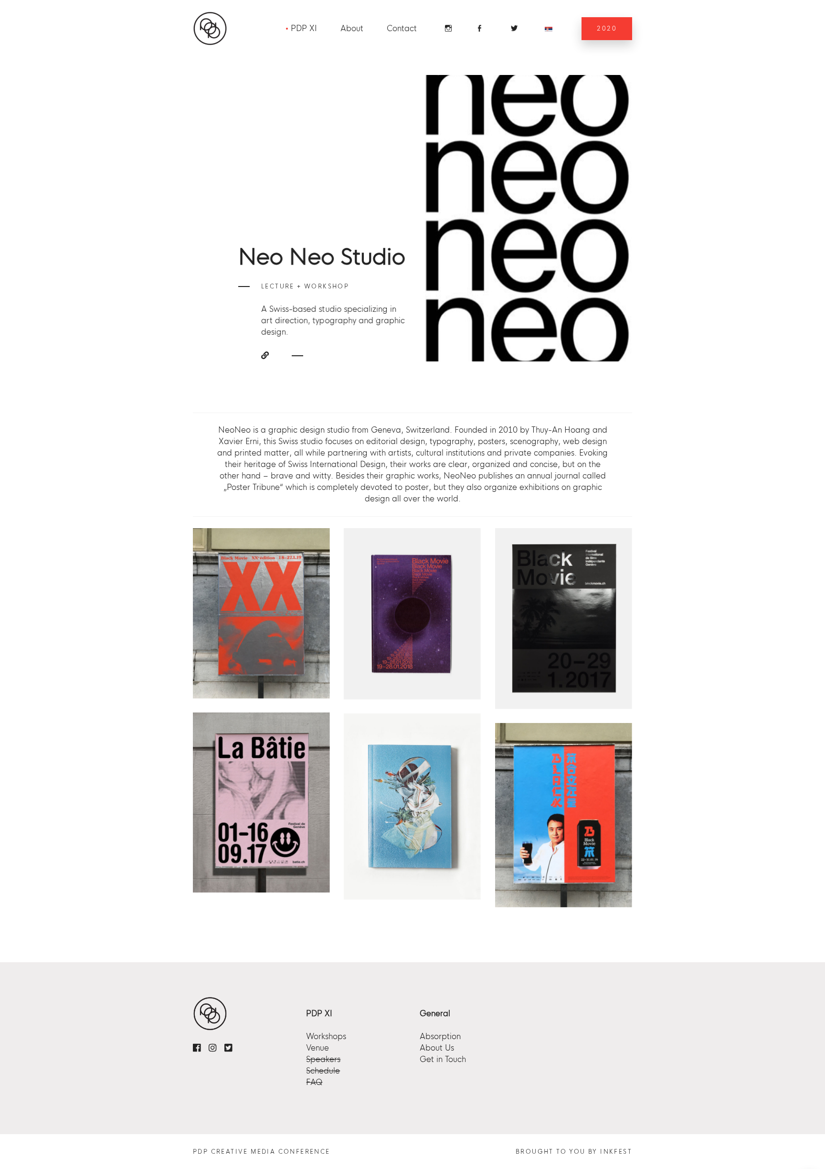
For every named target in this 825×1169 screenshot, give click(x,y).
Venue (317, 1048)
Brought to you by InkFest (574, 1152)
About (351, 28)
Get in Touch (443, 1059)
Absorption (440, 1036)
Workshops (326, 1036)
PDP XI (304, 28)
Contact (402, 28)
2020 (607, 28)
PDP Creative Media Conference (261, 1152)
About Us (437, 1048)
